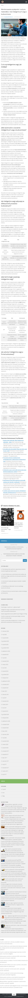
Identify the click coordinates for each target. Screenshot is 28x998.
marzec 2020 (5, 744)
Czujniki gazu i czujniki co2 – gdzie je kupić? (10, 607)
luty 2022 (4, 667)
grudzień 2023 (5, 648)
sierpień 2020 (5, 727)
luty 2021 (4, 707)
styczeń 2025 (5, 644)
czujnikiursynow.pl (8, 17)
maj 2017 (4, 764)
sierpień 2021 (5, 687)
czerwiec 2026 (5, 631)
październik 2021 (6, 681)
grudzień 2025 (5, 641)
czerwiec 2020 (5, 734)
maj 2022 (4, 658)
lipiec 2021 (4, 691)
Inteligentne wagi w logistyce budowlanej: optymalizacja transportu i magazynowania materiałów (14, 904)
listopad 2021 (5, 677)
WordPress (10, 996)
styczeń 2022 (5, 671)
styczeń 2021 (5, 711)
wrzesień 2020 (5, 724)
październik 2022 (6, 651)
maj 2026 (4, 634)
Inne (3, 792)
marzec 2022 (5, 664)
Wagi (2, 5)
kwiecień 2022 (5, 661)
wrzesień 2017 (5, 751)
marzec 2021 (5, 704)
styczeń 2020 (5, 747)
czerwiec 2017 (5, 761)
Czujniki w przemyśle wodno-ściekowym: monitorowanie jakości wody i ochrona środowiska (12, 880)
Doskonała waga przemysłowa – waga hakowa (6, 529)
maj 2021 (4, 697)
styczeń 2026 (5, 638)
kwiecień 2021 (5, 701)
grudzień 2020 (5, 714)
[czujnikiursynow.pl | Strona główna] (8, 2)
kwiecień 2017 (5, 767)
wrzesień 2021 (5, 684)
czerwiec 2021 (5, 694)
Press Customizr (20, 996)
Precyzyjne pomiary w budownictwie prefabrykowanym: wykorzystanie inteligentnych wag (14, 459)
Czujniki (4, 789)
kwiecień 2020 (5, 741)
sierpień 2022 (5, 654)
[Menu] (26, 2)
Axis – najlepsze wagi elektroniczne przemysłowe (16, 916)
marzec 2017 (5, 771)
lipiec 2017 (4, 757)
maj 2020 (4, 737)
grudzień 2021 (5, 674)
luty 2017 (4, 774)
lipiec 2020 (4, 731)
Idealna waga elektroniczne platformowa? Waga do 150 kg (14, 613)
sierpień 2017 (5, 754)
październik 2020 (6, 721)
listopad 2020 (5, 717)
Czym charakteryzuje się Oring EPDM (13, 860)
